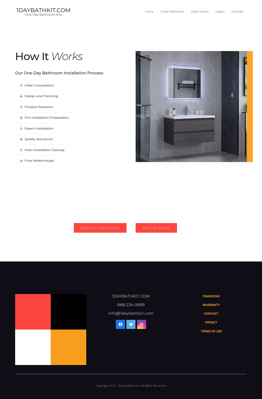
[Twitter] (130, 324)
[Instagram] (141, 324)
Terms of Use (211, 331)
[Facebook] (120, 324)
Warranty (211, 305)
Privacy (211, 322)
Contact (211, 313)
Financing (211, 296)
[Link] (43, 11)
